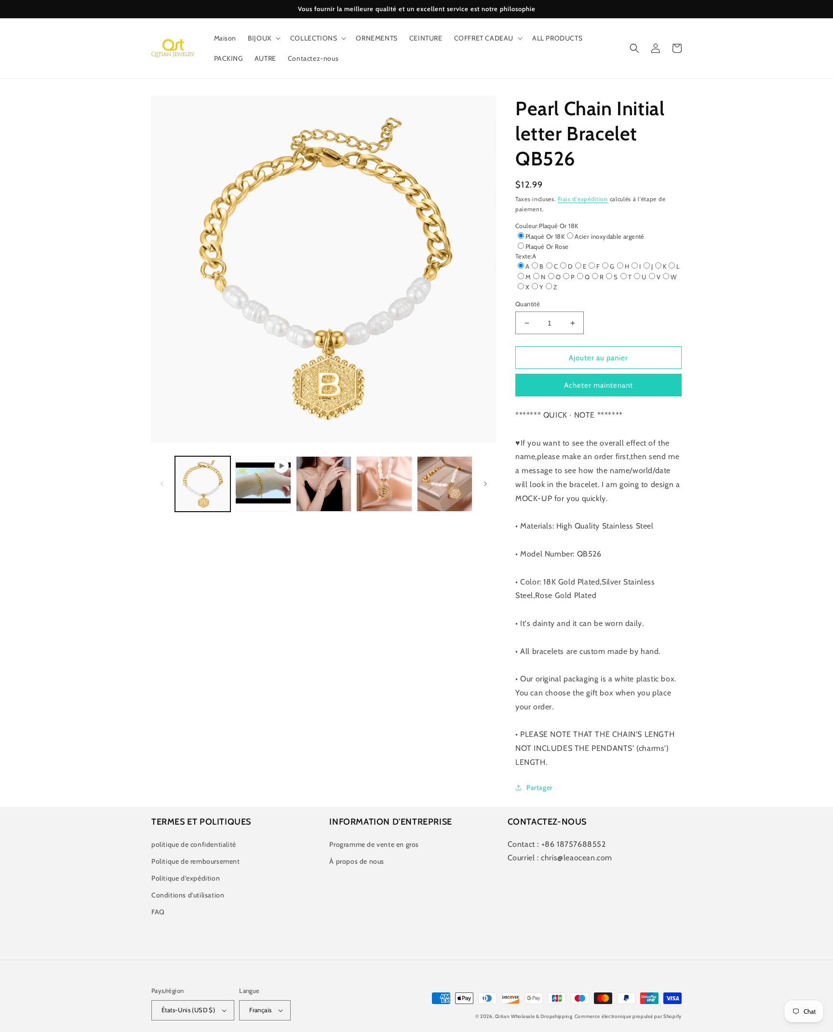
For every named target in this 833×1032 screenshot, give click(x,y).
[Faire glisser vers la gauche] (162, 483)
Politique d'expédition (185, 878)
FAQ (158, 912)
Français (260, 1010)
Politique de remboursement (195, 861)
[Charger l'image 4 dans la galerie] (444, 484)
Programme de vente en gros (374, 844)
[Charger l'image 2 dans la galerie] (323, 484)
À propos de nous (356, 861)
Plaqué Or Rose (547, 246)
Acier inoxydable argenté (610, 236)
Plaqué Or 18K (544, 236)
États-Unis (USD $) (188, 1010)
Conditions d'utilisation (187, 895)
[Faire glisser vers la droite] (485, 483)
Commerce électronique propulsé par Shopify (628, 1016)
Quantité (527, 304)
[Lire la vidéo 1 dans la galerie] (263, 484)
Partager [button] (539, 787)
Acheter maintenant (598, 385)
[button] (263, 38)
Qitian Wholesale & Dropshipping (534, 1016)
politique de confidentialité (193, 844)
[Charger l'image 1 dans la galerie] (202, 484)
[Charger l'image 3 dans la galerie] (384, 484)
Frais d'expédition (583, 199)
